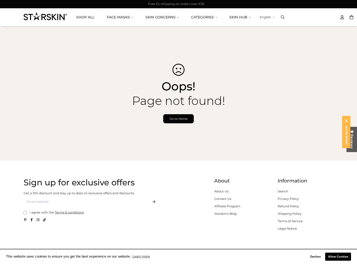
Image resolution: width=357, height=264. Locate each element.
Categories (202, 17)
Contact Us (222, 199)
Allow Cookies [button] (338, 256)
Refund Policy (288, 206)
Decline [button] (315, 256)
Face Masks (118, 17)
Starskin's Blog (225, 214)
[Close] (346, 120)
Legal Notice (287, 228)
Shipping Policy (289, 214)
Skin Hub (238, 17)
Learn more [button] (141, 256)
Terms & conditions (69, 212)
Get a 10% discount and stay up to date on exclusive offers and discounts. (79, 193)
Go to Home (178, 119)
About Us (221, 191)
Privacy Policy (288, 199)
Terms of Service (290, 221)
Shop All (85, 17)
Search (283, 191)
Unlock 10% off (346, 135)
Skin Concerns (160, 17)
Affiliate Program (227, 206)
